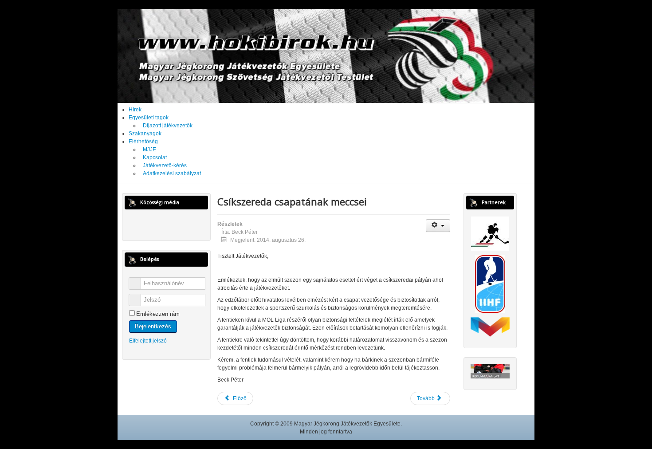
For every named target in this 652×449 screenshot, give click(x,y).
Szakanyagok (145, 133)
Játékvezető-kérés (165, 165)
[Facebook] (158, 224)
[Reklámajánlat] (490, 371)
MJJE (149, 149)
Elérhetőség (143, 141)
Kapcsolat (155, 157)
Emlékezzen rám (158, 314)
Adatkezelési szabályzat (172, 173)
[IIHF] (490, 284)
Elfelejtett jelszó (148, 341)
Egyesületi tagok (149, 117)
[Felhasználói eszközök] (438, 225)
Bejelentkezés (153, 326)
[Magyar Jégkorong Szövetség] (490, 233)
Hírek (135, 109)
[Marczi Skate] (490, 326)
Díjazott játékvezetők (167, 125)
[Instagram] (174, 224)
